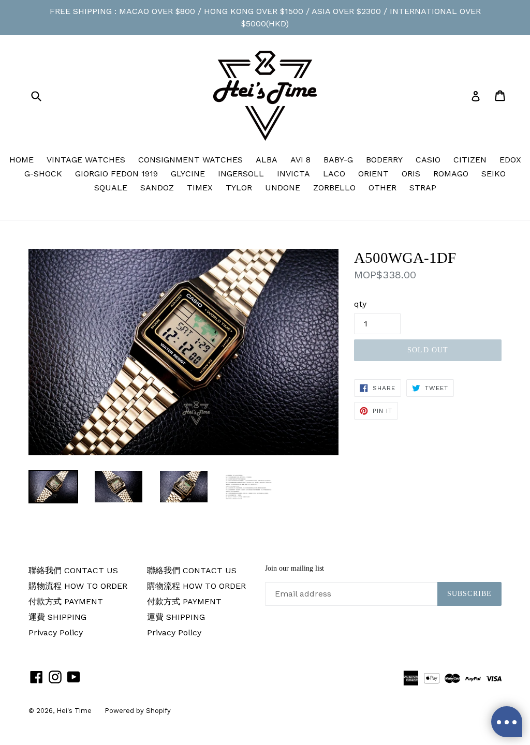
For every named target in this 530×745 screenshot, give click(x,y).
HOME (21, 160)
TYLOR (239, 187)
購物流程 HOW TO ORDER (77, 586)
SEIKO (493, 173)
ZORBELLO (334, 187)
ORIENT (373, 173)
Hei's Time (74, 710)
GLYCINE (188, 173)
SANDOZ (157, 187)
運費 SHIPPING (57, 617)
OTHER (382, 187)
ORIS (411, 173)
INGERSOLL (241, 173)
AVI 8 (300, 160)
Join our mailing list (294, 568)
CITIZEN (470, 160)
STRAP (422, 187)
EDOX (510, 160)
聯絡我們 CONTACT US (73, 570)
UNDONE (282, 187)
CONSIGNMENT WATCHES (190, 160)
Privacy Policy (55, 632)
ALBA (266, 160)
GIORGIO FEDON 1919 (116, 173)
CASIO (428, 160)
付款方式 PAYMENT (65, 601)
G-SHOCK (43, 173)
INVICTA (293, 173)
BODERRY (384, 160)
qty (360, 304)
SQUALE (110, 187)
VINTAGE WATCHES (86, 160)
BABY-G (338, 160)
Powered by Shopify (138, 710)
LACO (334, 173)
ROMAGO (450, 173)
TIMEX (200, 187)
